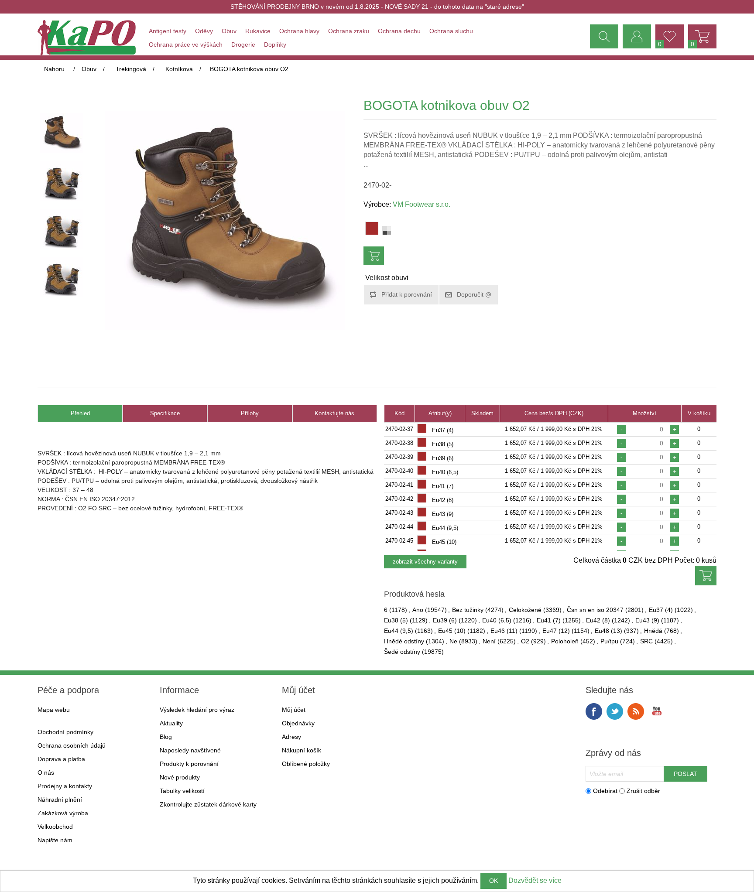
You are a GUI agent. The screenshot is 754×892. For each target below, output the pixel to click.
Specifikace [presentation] (165, 413)
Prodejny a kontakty (65, 786)
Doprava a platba (61, 758)
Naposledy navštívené (190, 750)
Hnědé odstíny (404, 641)
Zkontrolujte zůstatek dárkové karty (208, 804)
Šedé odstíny (402, 651)
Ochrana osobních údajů (72, 745)
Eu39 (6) (445, 620)
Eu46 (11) (504, 630)
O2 (525, 641)
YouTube (656, 711)
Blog (166, 736)
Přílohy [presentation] (250, 413)
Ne (453, 641)
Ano (417, 609)
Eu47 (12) (556, 630)
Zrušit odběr (643, 790)
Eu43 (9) (647, 620)
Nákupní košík (301, 750)
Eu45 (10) (452, 630)
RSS (635, 711)
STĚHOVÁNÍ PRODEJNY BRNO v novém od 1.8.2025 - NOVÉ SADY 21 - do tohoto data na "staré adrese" (377, 6)
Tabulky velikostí (182, 790)
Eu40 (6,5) (496, 620)
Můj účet (293, 709)
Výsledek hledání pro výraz (197, 709)
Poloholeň (565, 641)
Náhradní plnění (60, 799)
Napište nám (55, 840)
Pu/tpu (609, 641)
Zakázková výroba (63, 813)
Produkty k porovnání (189, 763)
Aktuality (171, 723)
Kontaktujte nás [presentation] (334, 413)
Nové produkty (180, 777)
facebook (594, 711)
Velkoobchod (55, 826)
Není (489, 641)
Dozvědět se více (535, 880)
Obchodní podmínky (65, 731)
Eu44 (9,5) (398, 630)
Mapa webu (54, 709)
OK (493, 880)
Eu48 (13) (608, 630)
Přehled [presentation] (80, 413)
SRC (646, 641)
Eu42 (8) (598, 620)
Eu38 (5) (396, 620)
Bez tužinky (467, 609)
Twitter (615, 711)
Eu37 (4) (661, 609)
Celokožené (525, 609)
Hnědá (653, 630)
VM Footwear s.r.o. (421, 204)
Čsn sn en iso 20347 (595, 609)
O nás (46, 772)
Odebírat (605, 790)
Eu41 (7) (549, 620)
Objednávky (298, 723)
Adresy (291, 736)
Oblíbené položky (306, 763)
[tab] (80, 414)
